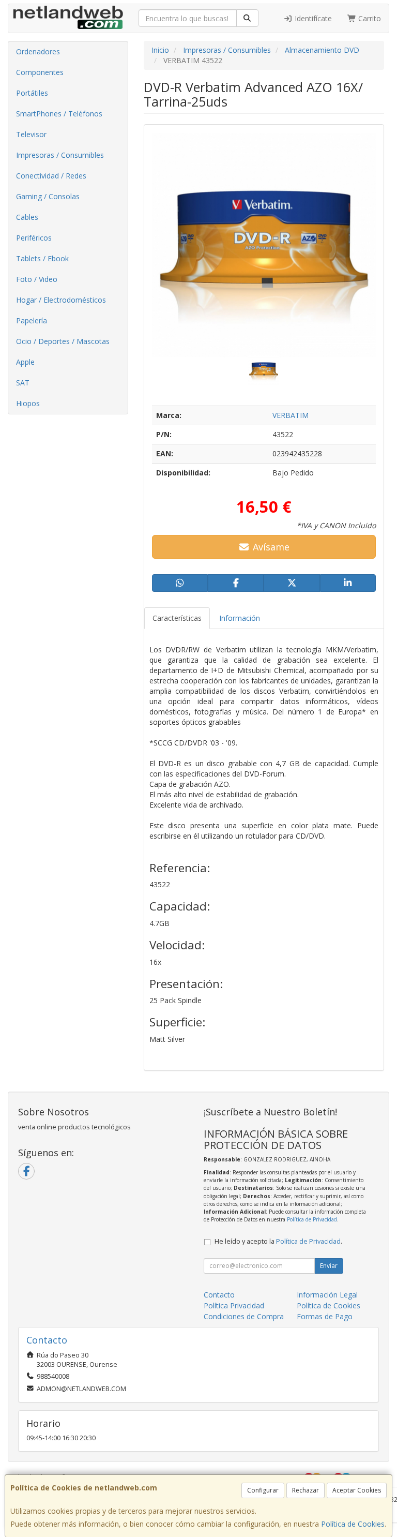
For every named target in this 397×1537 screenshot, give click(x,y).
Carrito (368, 18)
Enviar (329, 1265)
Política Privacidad (234, 1305)
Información (239, 618)
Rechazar (305, 1490)
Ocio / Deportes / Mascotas (63, 341)
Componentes (40, 72)
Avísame (269, 547)
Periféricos (34, 238)
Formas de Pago (325, 1316)
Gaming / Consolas (48, 196)
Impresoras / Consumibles (60, 155)
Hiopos (28, 403)
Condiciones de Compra (244, 1316)
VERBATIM (290, 415)
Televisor (31, 134)
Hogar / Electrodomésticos (61, 300)
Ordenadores (38, 51)
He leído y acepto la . (278, 1241)
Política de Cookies (353, 1524)
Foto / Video (36, 279)
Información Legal (327, 1295)
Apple (25, 362)
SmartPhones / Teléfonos (59, 113)
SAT (22, 382)
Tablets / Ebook (42, 258)
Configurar (263, 1490)
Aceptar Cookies (356, 1490)
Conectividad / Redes (51, 176)
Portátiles (32, 93)
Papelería (31, 320)
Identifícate (312, 18)
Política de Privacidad (312, 1219)
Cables (27, 217)
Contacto (219, 1295)
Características (177, 618)
